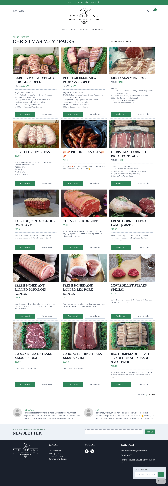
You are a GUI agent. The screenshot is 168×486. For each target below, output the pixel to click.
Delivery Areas (99, 29)
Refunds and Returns (58, 459)
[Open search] (147, 11)
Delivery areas (55, 450)
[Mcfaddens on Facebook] (87, 451)
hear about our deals (90, 2)
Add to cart (25, 114)
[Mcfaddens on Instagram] (92, 451)
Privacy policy (55, 453)
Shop (64, 29)
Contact (84, 29)
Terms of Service (56, 456)
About (74, 29)
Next (153, 394)
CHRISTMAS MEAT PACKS (120, 41)
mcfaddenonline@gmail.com (134, 450)
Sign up (150, 432)
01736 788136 (126, 455)
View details (47, 114)
